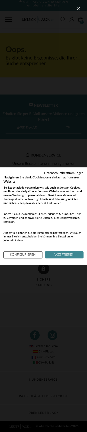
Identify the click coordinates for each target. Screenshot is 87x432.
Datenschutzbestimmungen (64, 173)
